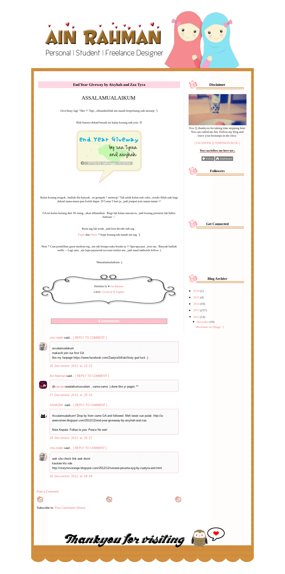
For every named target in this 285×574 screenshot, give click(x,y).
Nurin (94, 234)
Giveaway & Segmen (113, 291)
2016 (196, 291)
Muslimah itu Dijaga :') (210, 327)
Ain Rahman (57, 376)
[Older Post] (178, 501)
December (203, 321)
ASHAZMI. (57, 405)
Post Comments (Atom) (70, 507)
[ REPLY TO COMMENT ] (90, 337)
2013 (196, 310)
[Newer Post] (40, 501)
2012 (196, 317)
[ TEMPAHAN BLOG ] (226, 143)
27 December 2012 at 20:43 (71, 395)
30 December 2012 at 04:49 (71, 476)
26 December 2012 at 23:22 (71, 366)
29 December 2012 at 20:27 (71, 438)
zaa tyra (60, 386)
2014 (196, 303)
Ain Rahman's (54, 11)
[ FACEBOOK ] (204, 143)
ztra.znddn (56, 337)
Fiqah (81, 234)
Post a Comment (48, 491)
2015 (196, 297)
